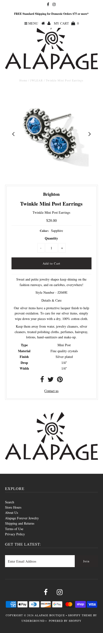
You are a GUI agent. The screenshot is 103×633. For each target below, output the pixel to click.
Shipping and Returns (19, 523)
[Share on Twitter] (50, 380)
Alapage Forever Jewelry (22, 518)
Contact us (51, 390)
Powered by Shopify (65, 620)
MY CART (66, 23)
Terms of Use (14, 529)
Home (23, 80)
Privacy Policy (15, 534)
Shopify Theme (80, 615)
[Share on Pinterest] (60, 380)
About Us (11, 512)
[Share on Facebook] (42, 380)
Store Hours (13, 507)
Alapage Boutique (50, 615)
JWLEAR (36, 80)
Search (9, 502)
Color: (44, 230)
